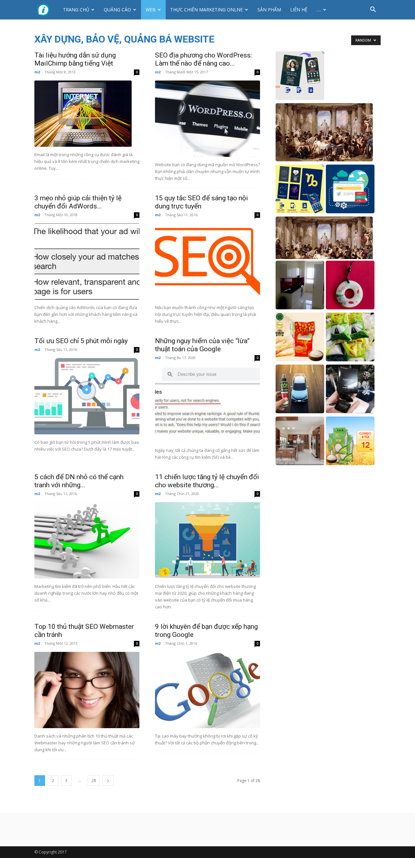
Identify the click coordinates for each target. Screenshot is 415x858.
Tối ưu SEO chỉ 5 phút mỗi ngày (81, 341)
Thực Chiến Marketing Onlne (206, 9)
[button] (373, 10)
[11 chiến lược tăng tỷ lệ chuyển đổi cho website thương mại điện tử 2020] (207, 540)
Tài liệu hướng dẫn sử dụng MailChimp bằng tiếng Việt (75, 59)
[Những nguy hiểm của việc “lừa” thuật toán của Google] (207, 404)
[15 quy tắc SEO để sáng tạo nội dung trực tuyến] (207, 261)
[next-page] (107, 780)
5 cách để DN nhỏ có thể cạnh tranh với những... (79, 481)
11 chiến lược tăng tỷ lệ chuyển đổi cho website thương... (207, 481)
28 (93, 780)
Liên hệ (298, 9)
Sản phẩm (269, 9)
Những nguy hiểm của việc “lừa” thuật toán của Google (202, 345)
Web (151, 9)
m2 (37, 71)
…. (318, 9)
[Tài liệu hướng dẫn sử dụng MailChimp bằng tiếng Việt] (86, 114)
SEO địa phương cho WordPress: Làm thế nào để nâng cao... (203, 59)
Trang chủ (76, 9)
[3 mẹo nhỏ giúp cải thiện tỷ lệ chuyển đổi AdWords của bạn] (86, 261)
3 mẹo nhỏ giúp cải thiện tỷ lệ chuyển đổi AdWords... (78, 202)
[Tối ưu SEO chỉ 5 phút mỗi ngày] (86, 396)
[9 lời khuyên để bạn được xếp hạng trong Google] (207, 690)
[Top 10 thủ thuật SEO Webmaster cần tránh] (86, 690)
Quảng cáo (117, 9)
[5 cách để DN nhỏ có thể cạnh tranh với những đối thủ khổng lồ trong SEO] (86, 540)
